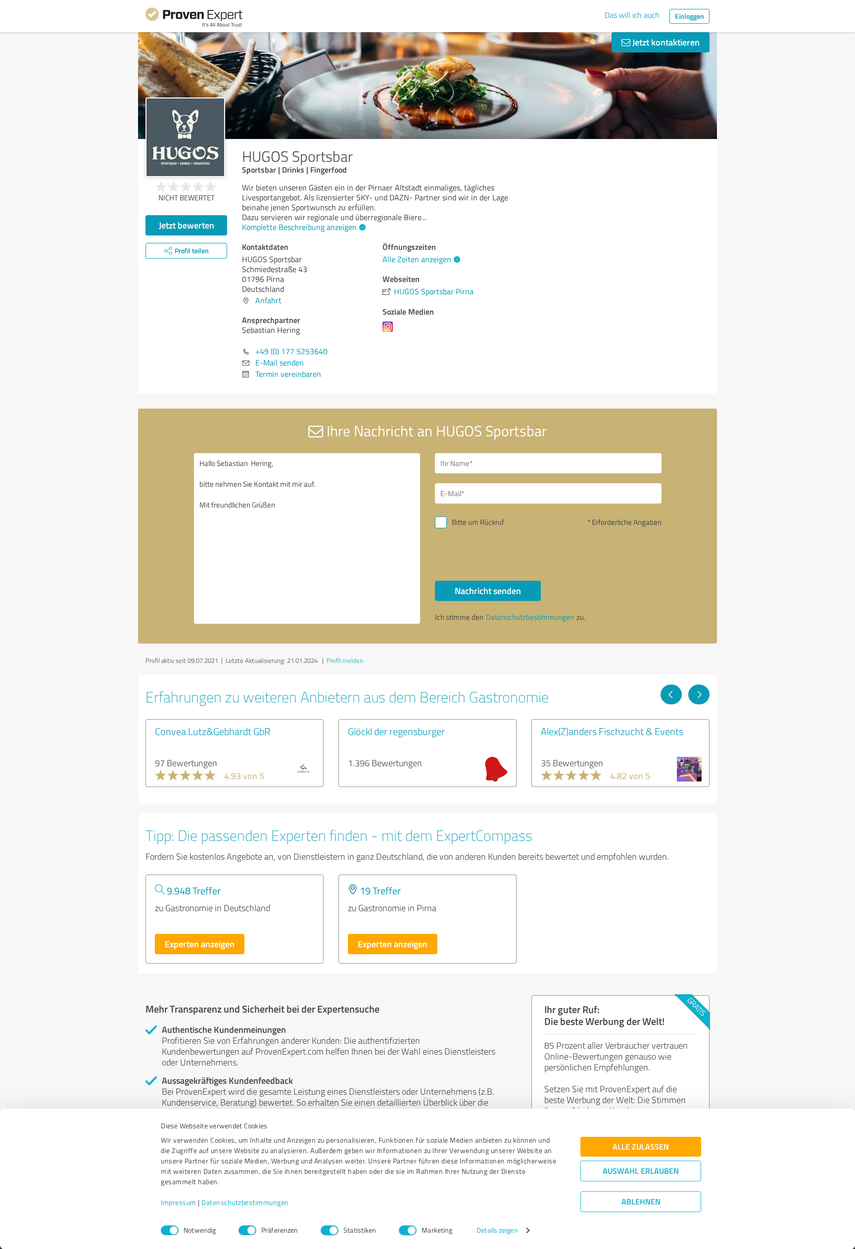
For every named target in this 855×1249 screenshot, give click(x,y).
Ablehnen (641, 1201)
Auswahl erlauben (641, 1171)
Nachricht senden (488, 590)
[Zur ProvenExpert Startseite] (193, 18)
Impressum (178, 1202)
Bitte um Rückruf (478, 522)
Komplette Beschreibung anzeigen (299, 227)
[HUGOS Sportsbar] (185, 137)
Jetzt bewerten (186, 225)
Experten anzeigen (200, 943)
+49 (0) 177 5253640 (291, 351)
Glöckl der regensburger (396, 731)
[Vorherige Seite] (671, 694)
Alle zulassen (641, 1147)
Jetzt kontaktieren (665, 42)
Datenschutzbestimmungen (245, 1202)
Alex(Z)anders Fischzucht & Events (612, 731)
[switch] (247, 1230)
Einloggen (689, 16)
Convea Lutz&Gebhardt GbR (212, 731)
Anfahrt (268, 300)
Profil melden (345, 660)
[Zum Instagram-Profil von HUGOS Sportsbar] (389, 331)
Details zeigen (497, 1230)
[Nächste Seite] (699, 694)
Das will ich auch (632, 14)
